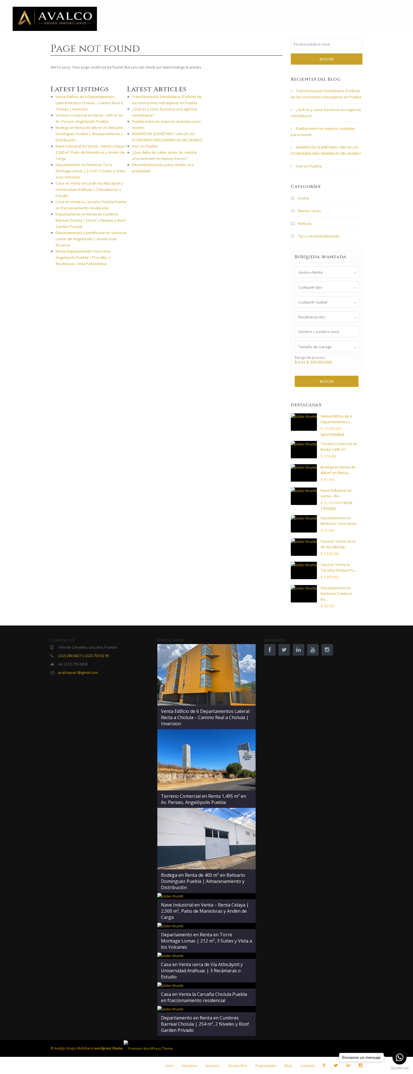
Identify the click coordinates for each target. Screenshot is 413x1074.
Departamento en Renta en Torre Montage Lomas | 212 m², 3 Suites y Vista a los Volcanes (90, 171)
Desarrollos (254, 13)
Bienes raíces (309, 210)
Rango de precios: (310, 357)
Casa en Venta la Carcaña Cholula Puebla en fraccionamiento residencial (204, 997)
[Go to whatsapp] (399, 1057)
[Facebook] (362, 13)
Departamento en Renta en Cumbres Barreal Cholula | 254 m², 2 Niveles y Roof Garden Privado (91, 220)
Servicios (221, 13)
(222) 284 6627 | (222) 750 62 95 (83, 655)
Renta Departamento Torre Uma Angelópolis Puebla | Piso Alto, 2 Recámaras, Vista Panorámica (83, 257)
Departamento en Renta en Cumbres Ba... (336, 593)
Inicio (166, 13)
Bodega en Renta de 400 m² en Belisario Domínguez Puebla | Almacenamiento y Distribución (89, 133)
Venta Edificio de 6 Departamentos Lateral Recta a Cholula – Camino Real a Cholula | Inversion (89, 103)
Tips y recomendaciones (319, 236)
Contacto (341, 13)
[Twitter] (374, 13)
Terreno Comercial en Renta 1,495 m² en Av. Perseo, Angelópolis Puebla (203, 799)
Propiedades (290, 13)
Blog (317, 13)
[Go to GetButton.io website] (400, 1068)
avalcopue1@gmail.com (78, 672)
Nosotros (192, 13)
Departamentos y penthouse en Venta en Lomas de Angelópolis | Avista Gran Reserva (91, 239)
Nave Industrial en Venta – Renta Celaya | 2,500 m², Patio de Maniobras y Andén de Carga (91, 152)
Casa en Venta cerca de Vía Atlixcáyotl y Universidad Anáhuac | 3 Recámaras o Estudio (89, 189)
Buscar (326, 59)
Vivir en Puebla (145, 146)
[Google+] (386, 13)
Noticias (305, 223)
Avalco (303, 198)
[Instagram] (399, 13)
